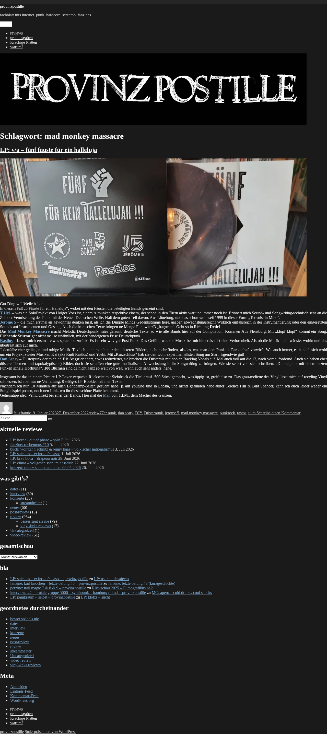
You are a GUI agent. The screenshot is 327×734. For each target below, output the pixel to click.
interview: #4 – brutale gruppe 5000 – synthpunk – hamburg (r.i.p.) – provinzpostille (78, 592)
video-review (20, 535)
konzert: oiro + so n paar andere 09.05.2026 (45, 467)
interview (17, 493)
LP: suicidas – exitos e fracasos (35, 454)
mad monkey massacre (199, 413)
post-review (19, 512)
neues (14, 507)
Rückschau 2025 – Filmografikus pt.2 (122, 588)
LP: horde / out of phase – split (35, 440)
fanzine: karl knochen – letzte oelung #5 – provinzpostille (56, 583)
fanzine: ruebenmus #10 (29, 444)
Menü (6, 24)
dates (14, 489)
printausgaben (21, 38)
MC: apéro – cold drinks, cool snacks (182, 592)
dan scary (125, 413)
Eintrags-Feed (21, 691)
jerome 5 (172, 413)
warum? (16, 47)
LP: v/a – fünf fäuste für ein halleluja (48, 149)
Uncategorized (22, 530)
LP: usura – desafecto (111, 579)
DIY (138, 413)
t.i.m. (252, 413)
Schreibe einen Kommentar (278, 413)
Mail (106, 395)
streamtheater (31, 503)
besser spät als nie (34, 521)
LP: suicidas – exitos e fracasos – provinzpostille (49, 579)
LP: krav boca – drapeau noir (33, 458)
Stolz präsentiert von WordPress (50, 731)
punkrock (227, 413)
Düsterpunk (153, 413)
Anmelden (18, 686)
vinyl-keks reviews (35, 526)
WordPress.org (22, 700)
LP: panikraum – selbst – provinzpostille (42, 597)
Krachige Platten (23, 42)
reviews (16, 33)
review (94, 413)
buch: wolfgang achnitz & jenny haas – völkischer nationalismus (62, 449)
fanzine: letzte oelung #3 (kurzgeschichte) (141, 583)
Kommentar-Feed (24, 696)
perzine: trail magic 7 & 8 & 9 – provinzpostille (48, 588)
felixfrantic (22, 413)
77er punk (108, 413)
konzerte (17, 498)
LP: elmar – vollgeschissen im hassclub (41, 463)
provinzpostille (12, 6)
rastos (241, 413)
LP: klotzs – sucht (95, 597)
